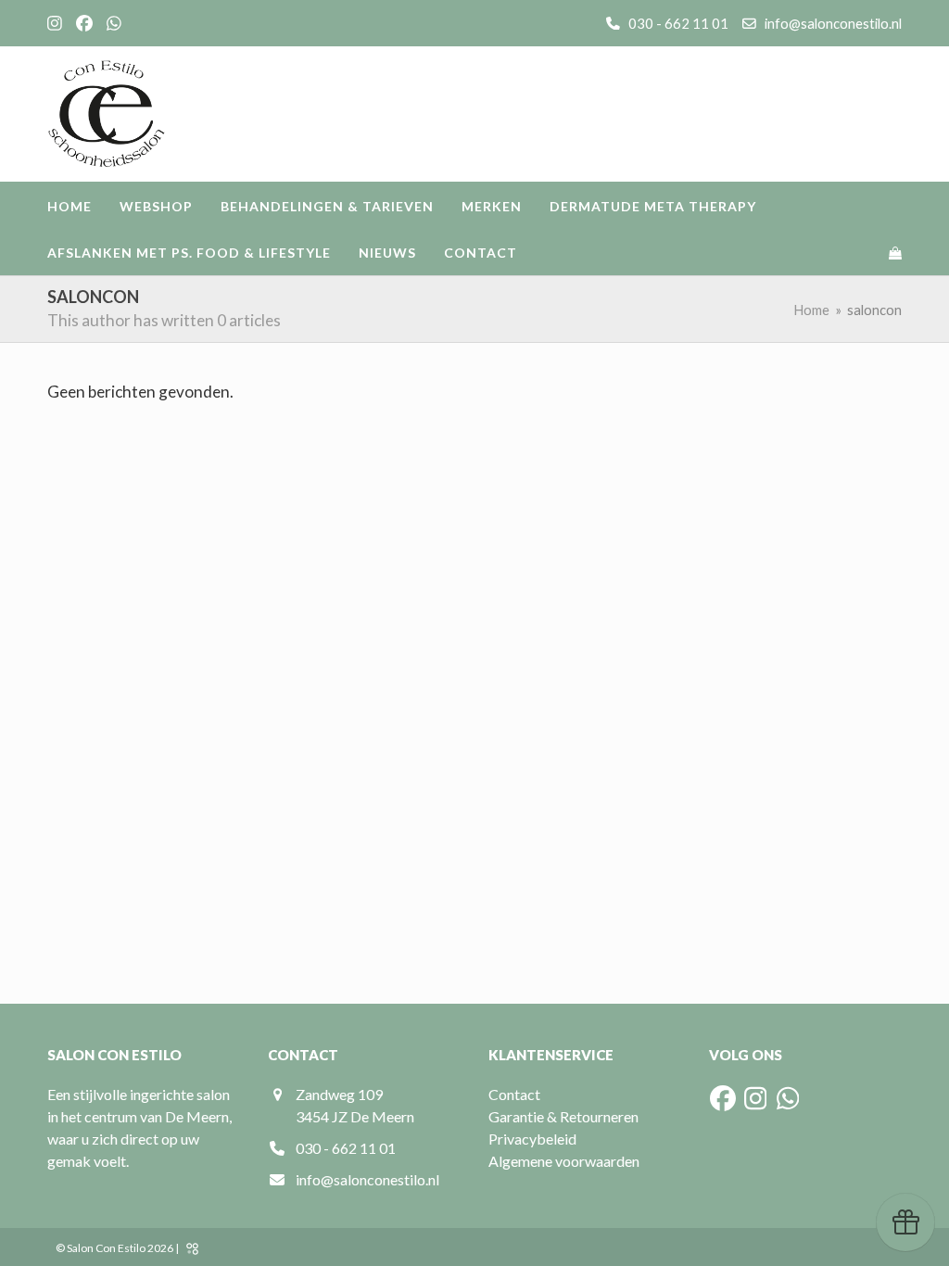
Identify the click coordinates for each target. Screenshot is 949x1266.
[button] (895, 252)
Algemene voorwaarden (563, 1161)
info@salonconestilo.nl (833, 23)
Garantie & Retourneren (563, 1116)
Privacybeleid (532, 1138)
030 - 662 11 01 (677, 23)
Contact (514, 1094)
